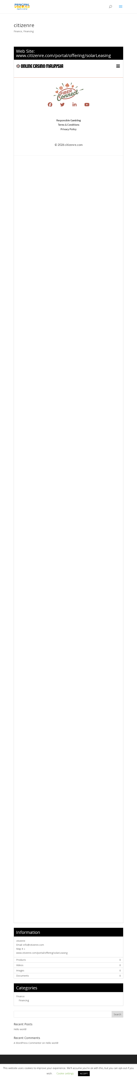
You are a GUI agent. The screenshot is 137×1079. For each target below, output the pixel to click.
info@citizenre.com (33, 944)
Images (20, 970)
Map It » (20, 948)
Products (21, 959)
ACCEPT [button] (84, 1073)
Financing (28, 31)
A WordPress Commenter (27, 1042)
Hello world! (20, 1029)
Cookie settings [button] (65, 1073)
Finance (18, 31)
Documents (22, 975)
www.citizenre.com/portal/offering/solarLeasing (63, 55)
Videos (19, 965)
